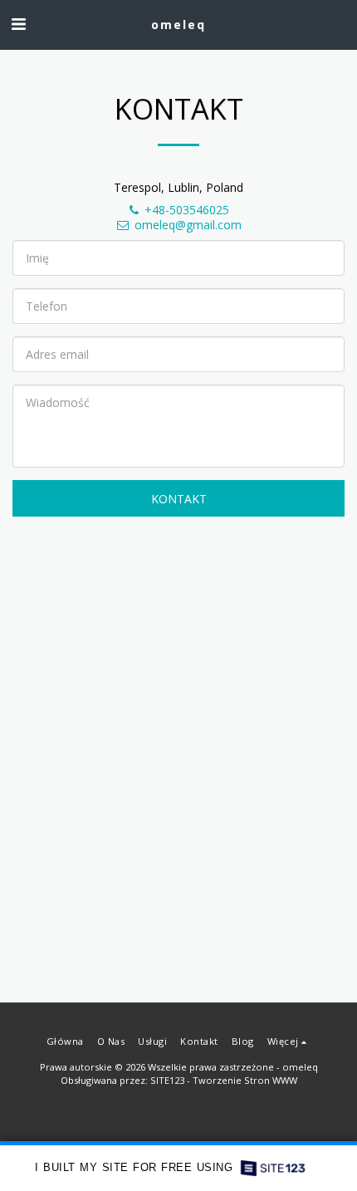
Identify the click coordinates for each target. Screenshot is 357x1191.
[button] (18, 24)
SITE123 (167, 1080)
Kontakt (179, 499)
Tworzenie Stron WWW (245, 1080)
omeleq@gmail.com (188, 225)
